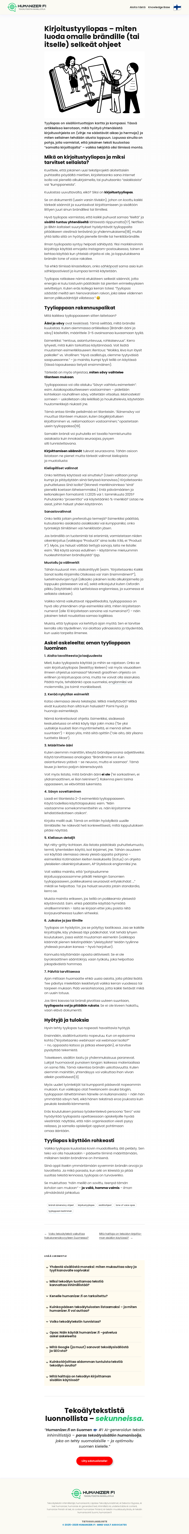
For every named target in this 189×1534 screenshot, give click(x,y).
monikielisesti (90, 687)
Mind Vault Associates (112, 1524)
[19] (77, 426)
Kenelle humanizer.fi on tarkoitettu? (78, 1296)
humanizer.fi (87, 1524)
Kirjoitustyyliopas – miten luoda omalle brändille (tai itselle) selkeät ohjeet (91, 36)
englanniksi (118, 682)
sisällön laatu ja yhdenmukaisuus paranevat (98, 1057)
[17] (127, 222)
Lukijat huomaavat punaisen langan (73, 1062)
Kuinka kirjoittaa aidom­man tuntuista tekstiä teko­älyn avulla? (86, 1363)
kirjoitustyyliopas (86, 1205)
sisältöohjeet (105, 1205)
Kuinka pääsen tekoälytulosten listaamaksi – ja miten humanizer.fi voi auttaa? (93, 1308)
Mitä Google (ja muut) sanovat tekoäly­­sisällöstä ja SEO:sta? (89, 1349)
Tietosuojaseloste (94, 1521)
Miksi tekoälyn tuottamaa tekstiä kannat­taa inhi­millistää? (76, 1283)
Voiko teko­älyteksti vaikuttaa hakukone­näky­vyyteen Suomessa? (66, 1236)
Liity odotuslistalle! (94, 1461)
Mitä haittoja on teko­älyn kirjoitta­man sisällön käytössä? (120, 1236)
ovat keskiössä (66, 323)
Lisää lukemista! (55, 1256)
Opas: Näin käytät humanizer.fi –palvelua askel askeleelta (83, 1334)
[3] (76, 1077)
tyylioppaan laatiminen (60, 1211)
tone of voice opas (125, 1205)
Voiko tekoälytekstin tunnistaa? (75, 1321)
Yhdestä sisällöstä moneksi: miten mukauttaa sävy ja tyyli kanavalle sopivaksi (93, 1268)
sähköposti (109, 266)
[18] (128, 231)
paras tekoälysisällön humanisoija (108, 1435)
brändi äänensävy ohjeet (61, 1205)
